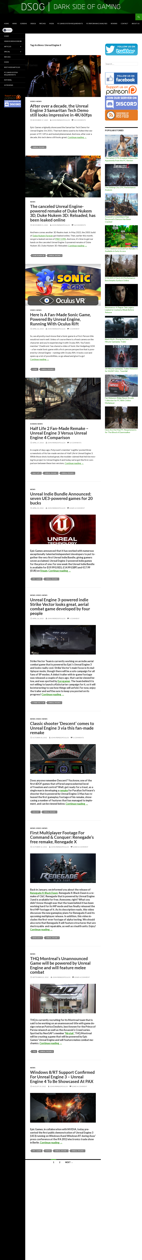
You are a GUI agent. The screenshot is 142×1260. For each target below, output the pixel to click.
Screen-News (36, 424)
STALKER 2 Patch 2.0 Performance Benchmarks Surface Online (120, 279)
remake (64, 790)
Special (7, 52)
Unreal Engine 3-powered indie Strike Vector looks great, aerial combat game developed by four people (60, 606)
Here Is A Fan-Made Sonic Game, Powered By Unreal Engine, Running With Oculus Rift (60, 319)
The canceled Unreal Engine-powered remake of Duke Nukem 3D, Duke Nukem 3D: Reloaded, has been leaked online (63, 213)
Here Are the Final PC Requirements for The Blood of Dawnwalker (120, 431)
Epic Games (36, 579)
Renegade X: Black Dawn (44, 892)
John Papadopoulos (61, 120)
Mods (51, 23)
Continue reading (77, 137)
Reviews (114, 23)
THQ (34, 1051)
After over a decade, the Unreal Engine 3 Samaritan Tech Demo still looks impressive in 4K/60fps (61, 110)
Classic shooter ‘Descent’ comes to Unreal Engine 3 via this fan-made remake (62, 728)
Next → (69, 1162)
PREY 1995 (60, 239)
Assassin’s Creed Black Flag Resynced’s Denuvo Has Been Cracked (118, 219)
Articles (7, 46)
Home (6, 23)
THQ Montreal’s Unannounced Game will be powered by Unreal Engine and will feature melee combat (60, 965)
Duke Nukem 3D (38, 255)
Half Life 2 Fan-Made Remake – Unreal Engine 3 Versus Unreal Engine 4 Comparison (59, 433)
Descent (36, 812)
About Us (135, 23)
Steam (43, 570)
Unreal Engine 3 (38, 147)
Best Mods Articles (12, 67)
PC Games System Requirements (70, 23)
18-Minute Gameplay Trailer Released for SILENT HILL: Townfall (121, 369)
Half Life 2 (36, 473)
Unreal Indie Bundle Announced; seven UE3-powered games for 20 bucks (61, 498)
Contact (124, 23)
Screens (23, 23)
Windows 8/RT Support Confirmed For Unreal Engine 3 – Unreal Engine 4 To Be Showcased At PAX (62, 1077)
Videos (33, 23)
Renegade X (37, 938)
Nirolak (69, 1033)
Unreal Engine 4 (67, 473)
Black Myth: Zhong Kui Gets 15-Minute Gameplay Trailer (119, 340)
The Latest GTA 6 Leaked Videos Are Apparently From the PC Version (121, 159)
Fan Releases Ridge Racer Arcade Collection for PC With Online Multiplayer (119, 400)
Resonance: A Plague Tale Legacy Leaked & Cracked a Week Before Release (119, 309)
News (14, 23)
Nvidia (48, 1151)
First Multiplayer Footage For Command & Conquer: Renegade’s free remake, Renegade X (62, 837)
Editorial (8, 80)
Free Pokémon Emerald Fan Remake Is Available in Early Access (121, 249)
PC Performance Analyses (96, 23)
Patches (42, 23)
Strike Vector (38, 703)
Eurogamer (64, 681)
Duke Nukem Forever (43, 235)
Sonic (34, 369)
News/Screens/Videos (12, 41)
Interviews (8, 85)
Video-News (35, 101)
